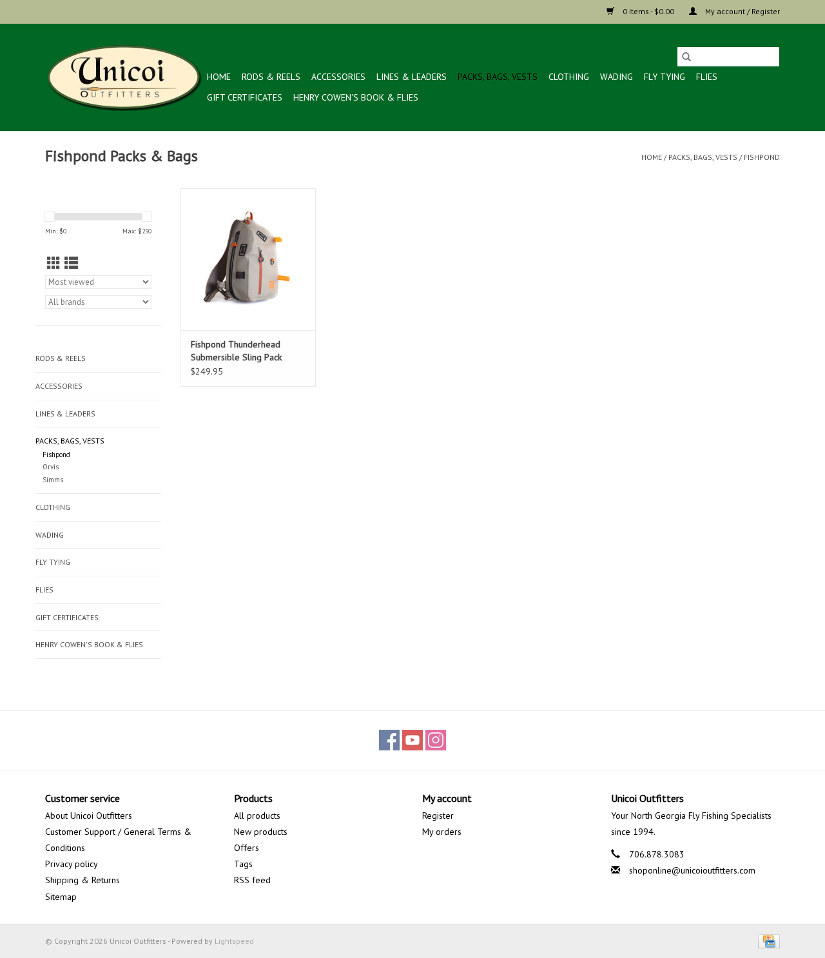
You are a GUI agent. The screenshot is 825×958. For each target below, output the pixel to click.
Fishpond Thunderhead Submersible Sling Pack (236, 350)
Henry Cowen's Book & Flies (355, 97)
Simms (53, 479)
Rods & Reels (271, 77)
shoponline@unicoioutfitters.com (692, 870)
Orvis (51, 466)
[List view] (71, 263)
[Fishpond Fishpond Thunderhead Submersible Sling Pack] (248, 259)
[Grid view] (54, 263)
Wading (616, 77)
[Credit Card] (766, 940)
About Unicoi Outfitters (88, 815)
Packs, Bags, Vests (498, 77)
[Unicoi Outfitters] (124, 77)
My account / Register (741, 11)
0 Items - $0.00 (648, 11)
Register (438, 815)
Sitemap (61, 897)
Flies (706, 77)
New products (260, 831)
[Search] (686, 56)
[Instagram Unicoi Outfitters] (435, 740)
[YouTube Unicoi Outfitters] (412, 740)
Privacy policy (71, 864)
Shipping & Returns (82, 880)
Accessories (338, 77)
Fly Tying (664, 77)
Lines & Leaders (411, 77)
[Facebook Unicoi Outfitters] (389, 740)
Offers (246, 848)
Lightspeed (234, 941)
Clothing (568, 77)
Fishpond (762, 157)
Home (219, 77)
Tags (243, 864)
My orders (441, 831)
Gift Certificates (244, 97)
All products (257, 815)
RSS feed (252, 880)
